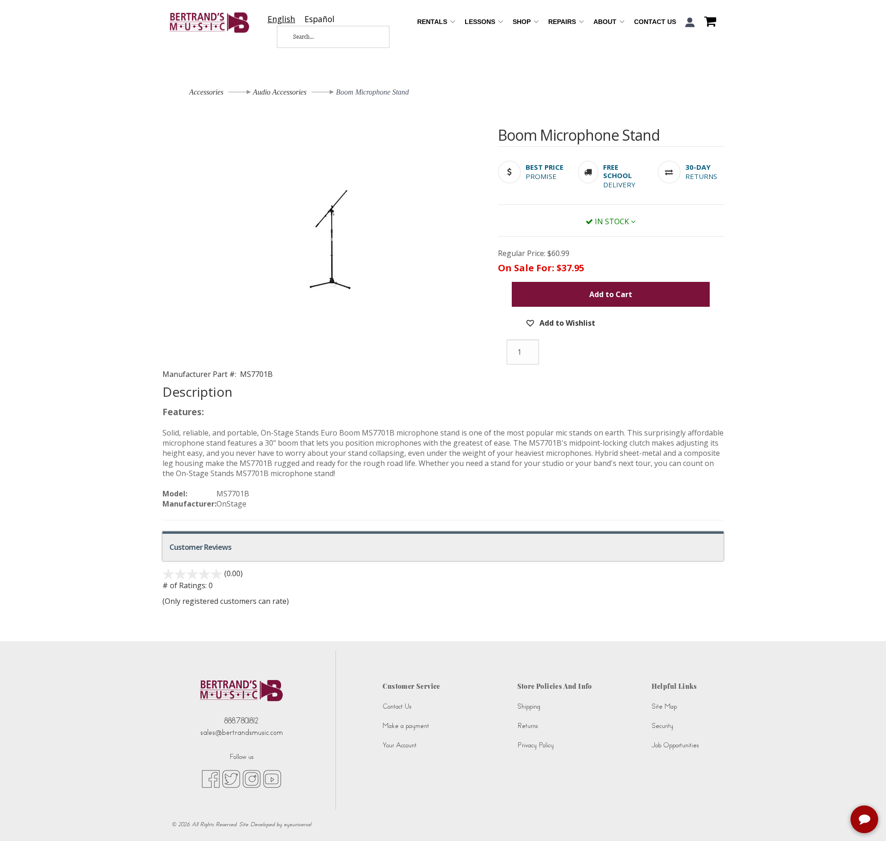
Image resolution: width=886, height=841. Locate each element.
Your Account (400, 745)
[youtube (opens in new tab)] (272, 778)
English (281, 19)
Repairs (563, 21)
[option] (319, 19)
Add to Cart (610, 294)
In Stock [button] (612, 221)
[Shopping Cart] (708, 22)
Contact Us (655, 21)
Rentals (433, 21)
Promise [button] (541, 176)
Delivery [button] (619, 184)
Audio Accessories (279, 92)
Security (662, 726)
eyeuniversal (297, 824)
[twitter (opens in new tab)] (231, 778)
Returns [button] (701, 176)
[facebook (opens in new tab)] (211, 778)
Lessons (481, 21)
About (605, 21)
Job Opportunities (675, 745)
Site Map (664, 706)
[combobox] (281, 19)
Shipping (528, 706)
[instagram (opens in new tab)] (252, 778)
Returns (527, 726)
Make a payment (406, 726)
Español (320, 19)
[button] (690, 22)
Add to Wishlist (566, 323)
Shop (523, 21)
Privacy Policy (535, 745)
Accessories (206, 92)
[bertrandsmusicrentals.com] (209, 22)
